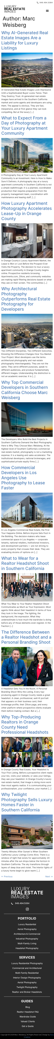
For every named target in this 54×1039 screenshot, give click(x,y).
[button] (47, 11)
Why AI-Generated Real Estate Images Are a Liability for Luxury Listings (24, 40)
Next (49, 876)
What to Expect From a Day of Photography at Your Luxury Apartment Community (24, 125)
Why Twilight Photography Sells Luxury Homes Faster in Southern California (26, 802)
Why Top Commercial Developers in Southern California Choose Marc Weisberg (24, 390)
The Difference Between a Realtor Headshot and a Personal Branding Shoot (26, 637)
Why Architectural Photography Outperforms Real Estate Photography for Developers (25, 299)
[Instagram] (27, 909)
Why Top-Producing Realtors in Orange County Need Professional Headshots (24, 724)
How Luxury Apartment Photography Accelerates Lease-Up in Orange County (26, 211)
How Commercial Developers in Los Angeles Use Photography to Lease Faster (23, 478)
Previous (6, 876)
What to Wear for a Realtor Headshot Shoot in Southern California (25, 563)
